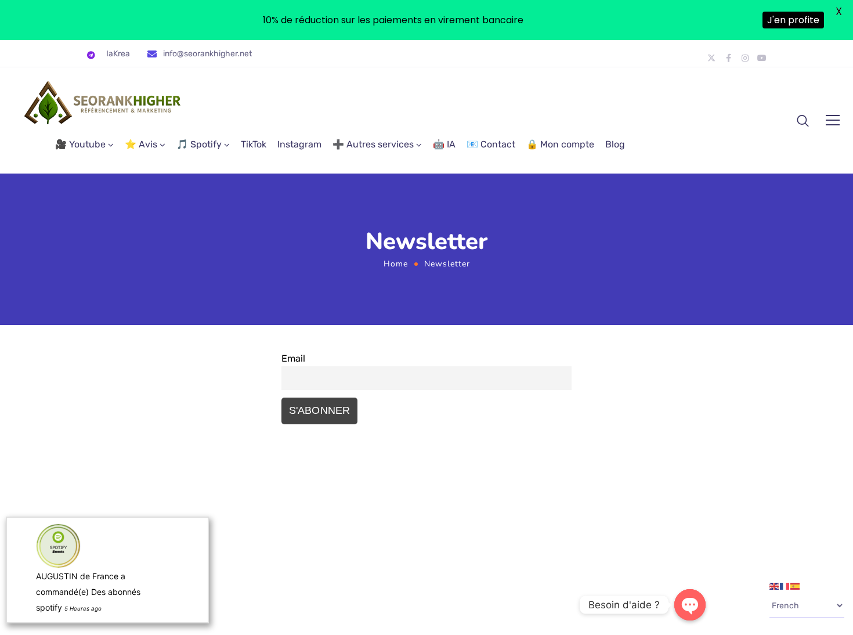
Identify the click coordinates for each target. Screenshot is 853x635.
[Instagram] (745, 58)
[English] (774, 585)
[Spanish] (795, 585)
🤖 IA (444, 144)
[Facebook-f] (728, 58)
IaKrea (118, 54)
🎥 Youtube (80, 144)
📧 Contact (491, 144)
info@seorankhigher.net (207, 54)
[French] (785, 585)
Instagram (299, 144)
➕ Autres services (373, 144)
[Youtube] (762, 58)
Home (396, 263)
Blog (615, 144)
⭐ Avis (141, 144)
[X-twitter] (711, 58)
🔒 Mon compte (560, 144)
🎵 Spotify (199, 144)
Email (293, 358)
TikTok (253, 144)
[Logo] (103, 103)
